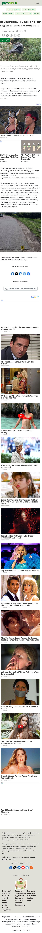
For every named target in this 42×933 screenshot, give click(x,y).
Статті (29, 13)
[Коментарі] (18, 35)
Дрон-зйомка (20, 893)
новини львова (24, 266)
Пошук (5, 907)
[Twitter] (7, 35)
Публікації (6, 891)
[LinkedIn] (11, 35)
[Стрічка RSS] (31, 867)
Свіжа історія (20, 13)
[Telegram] (15, 35)
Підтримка (19, 896)
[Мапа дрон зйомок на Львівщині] (21, 884)
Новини (36, 13)
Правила (18, 903)
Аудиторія (6, 910)
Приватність (20, 905)
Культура (31, 893)
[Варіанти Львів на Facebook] (10, 867)
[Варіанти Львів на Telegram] (27, 867)
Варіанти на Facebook (20, 281)
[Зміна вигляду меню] (37, 3)
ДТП (18, 266)
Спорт (29, 900)
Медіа (4, 900)
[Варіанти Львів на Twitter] (15, 867)
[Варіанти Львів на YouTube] (23, 867)
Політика (19, 900)
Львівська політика (13, 10)
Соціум (5, 40)
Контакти (19, 898)
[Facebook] (3, 35)
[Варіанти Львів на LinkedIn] (19, 867)
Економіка (31, 896)
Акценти (6, 893)
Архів (4, 905)
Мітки (4, 903)
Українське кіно (8, 13)
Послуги (18, 891)
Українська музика (29, 10)
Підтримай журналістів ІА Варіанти (20, 289)
